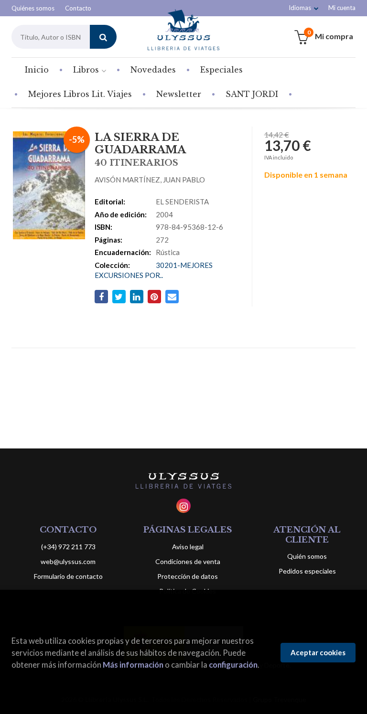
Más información (133, 665)
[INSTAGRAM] (183, 506)
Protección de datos (187, 576)
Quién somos (307, 556)
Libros (87, 70)
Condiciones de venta (187, 561)
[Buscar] (103, 37)
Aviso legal (188, 547)
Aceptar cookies (318, 652)
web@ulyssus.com (68, 561)
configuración (233, 665)
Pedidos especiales (307, 571)
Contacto (78, 8)
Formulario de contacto (68, 576)
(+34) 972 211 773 (68, 547)
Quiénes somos (32, 8)
